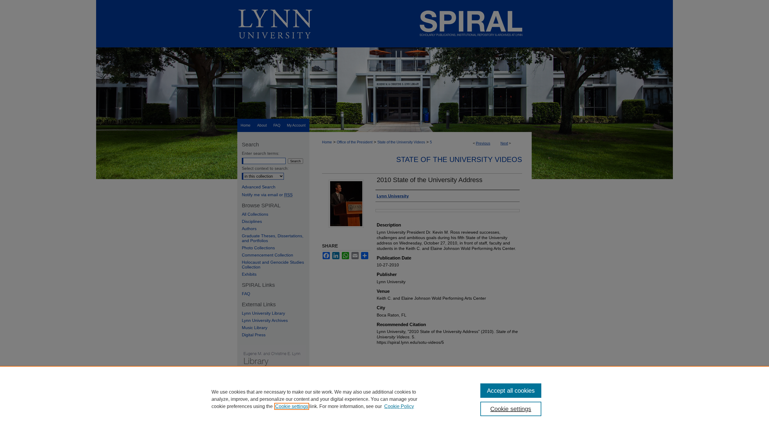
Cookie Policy (399, 406)
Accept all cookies (511, 390)
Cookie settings (291, 406)
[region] (384, 399)
